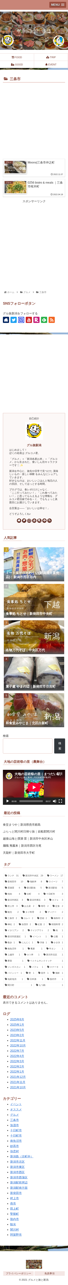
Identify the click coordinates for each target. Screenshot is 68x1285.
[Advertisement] (34, 119)
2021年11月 (17, 1082)
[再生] (7, 801)
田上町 (14, 1208)
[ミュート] (54, 801)
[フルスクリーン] (60, 801)
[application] (34, 787)
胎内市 (14, 1219)
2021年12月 (18, 1076)
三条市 (14, 1120)
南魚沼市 (16, 1140)
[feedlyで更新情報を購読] (44, 320)
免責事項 (49, 1273)
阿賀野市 (16, 1234)
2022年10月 (18, 1045)
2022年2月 (17, 1066)
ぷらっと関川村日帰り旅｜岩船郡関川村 (29, 831)
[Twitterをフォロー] (14, 320)
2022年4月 (17, 1056)
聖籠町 (14, 1213)
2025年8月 (17, 1019)
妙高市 (14, 1146)
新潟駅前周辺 (19, 1182)
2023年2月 (17, 1035)
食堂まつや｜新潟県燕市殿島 (22, 824)
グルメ (14, 1114)
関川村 (14, 1229)
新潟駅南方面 (19, 1187)
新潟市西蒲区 (19, 1177)
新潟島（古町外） (21, 1156)
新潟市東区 (17, 1166)
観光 (13, 1224)
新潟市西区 (17, 1172)
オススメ (16, 1109)
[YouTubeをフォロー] (29, 320)
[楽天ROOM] (36, 320)
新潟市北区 (17, 1161)
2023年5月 (17, 1029)
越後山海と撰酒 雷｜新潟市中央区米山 (28, 838)
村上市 (14, 1198)
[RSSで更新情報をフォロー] (52, 320)
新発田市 (16, 1193)
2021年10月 (18, 1087)
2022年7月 (17, 1050)
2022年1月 (17, 1071)
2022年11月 (17, 1040)
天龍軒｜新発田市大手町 (19, 852)
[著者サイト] (6, 320)
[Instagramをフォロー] (21, 320)
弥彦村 (14, 1151)
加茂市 (14, 1125)
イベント (16, 1104)
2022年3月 (17, 1061)
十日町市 (16, 1130)
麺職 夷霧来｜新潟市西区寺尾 (22, 845)
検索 (6, 735)
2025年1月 (17, 1024)
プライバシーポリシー (18, 1273)
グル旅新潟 (34, 445)
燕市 (13, 1203)
